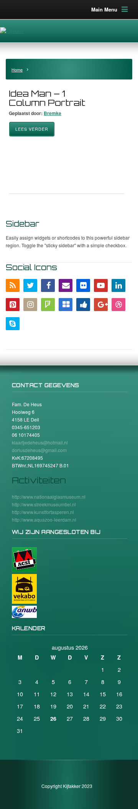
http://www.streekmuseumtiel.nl (44, 504)
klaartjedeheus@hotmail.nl (40, 442)
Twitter (30, 285)
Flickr (83, 285)
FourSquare (48, 304)
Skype (13, 323)
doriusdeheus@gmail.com (39, 450)
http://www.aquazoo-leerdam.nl (44, 519)
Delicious (65, 304)
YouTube (101, 285)
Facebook (48, 285)
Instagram (30, 304)
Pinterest (13, 304)
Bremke (52, 113)
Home (17, 70)
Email (65, 285)
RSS (13, 285)
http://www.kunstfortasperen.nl (43, 512)
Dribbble (118, 304)
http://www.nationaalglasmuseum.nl (48, 496)
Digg (83, 304)
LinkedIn (118, 285)
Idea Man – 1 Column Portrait (47, 98)
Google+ (101, 304)
